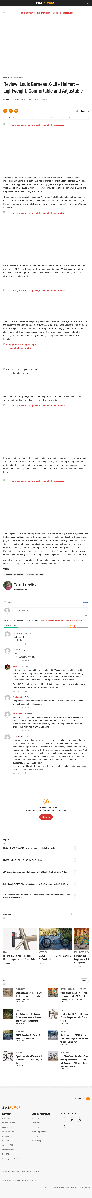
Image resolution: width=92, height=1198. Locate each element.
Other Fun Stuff (8, 1132)
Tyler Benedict (18, 99)
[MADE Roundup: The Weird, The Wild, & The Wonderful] (55, 939)
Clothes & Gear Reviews (14, 574)
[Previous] (71, 914)
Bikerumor (17, 714)
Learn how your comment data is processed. (61, 620)
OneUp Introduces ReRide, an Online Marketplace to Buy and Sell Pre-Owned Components (28, 1017)
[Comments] (78, 111)
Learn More (69, 118)
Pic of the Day (7, 1136)
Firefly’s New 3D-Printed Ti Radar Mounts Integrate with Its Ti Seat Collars (29, 848)
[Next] (75, 914)
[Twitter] (71, 1119)
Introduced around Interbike (15, 181)
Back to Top (79, 1098)
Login (85, 602)
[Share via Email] (16, 111)
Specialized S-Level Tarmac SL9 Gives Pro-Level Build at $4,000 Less (29, 1059)
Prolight (35, 188)
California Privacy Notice (61, 1187)
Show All (84, 980)
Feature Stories (80, 952)
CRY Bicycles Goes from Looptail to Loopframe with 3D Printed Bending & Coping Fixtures (35, 872)
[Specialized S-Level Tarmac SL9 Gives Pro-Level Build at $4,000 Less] (8, 1056)
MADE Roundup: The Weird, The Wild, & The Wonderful (22, 860)
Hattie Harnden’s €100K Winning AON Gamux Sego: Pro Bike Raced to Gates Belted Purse (35, 884)
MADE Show (43, 952)
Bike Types (6, 1118)
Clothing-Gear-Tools (35, 574)
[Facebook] (63, 1119)
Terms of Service (85, 1187)
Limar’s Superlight (77, 188)
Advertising (36, 1141)
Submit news (37, 1127)
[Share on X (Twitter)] (11, 111)
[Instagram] (79, 1119)
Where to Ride (8, 1145)
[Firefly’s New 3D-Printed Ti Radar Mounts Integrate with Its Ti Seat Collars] (20, 939)
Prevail (17, 188)
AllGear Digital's (20, 1171)
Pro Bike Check (66, 1031)
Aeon (52, 188)
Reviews (5, 1141)
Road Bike (19, 1052)
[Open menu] (4, 3)
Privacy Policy (47, 1187)
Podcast (35, 1136)
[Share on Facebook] (5, 111)
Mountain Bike (8, 1150)
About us (35, 1118)
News (5, 952)
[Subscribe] (63, 1125)
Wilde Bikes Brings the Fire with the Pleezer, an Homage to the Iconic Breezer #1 (29, 996)
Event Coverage (8, 1123)
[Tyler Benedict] (7, 586)
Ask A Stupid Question (40, 1132)
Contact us (36, 1123)
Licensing (74, 1187)
